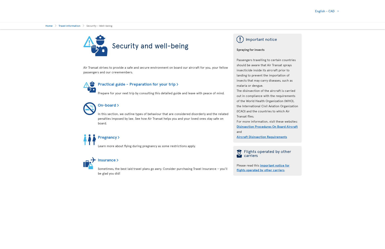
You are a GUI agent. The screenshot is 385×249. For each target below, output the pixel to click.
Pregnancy (107, 137)
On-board (107, 105)
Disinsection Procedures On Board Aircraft (267, 126)
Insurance (107, 160)
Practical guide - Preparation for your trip (137, 84)
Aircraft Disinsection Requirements (262, 137)
